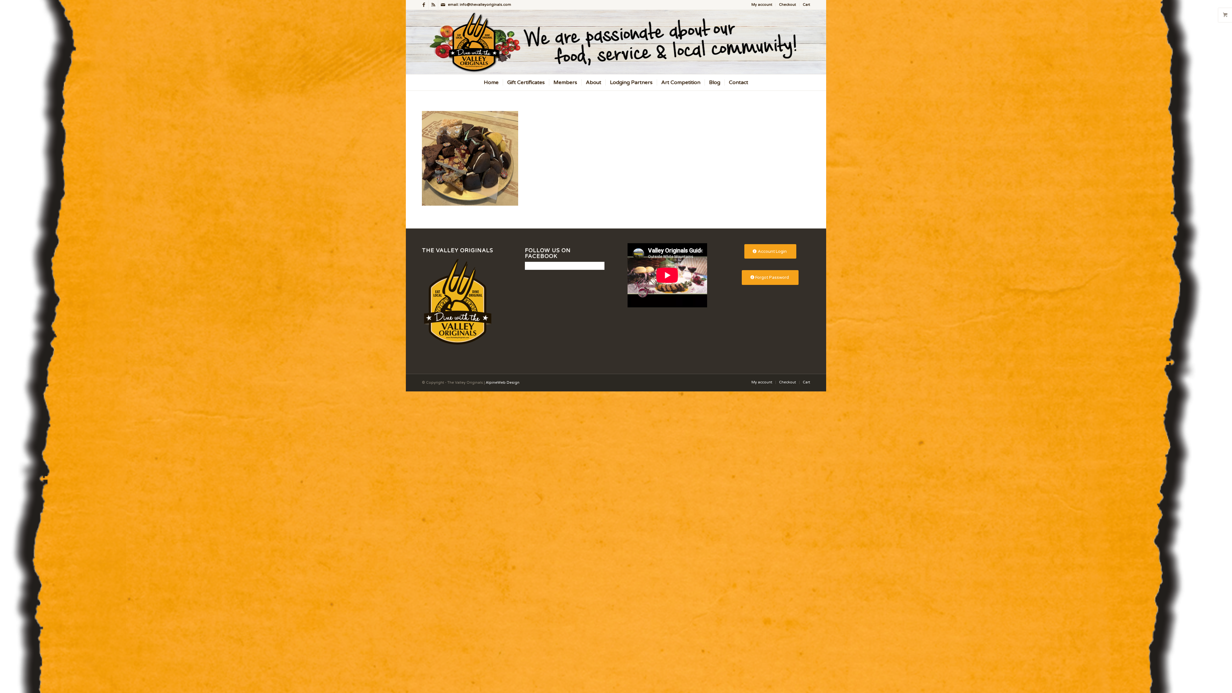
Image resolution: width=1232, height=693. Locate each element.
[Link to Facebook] (423, 5)
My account (761, 5)
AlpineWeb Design (502, 383)
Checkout (787, 5)
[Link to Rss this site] (433, 5)
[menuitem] (762, 4)
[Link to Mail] (443, 5)
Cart (806, 5)
